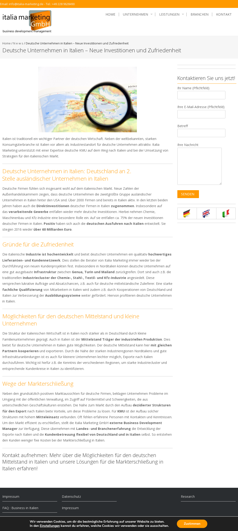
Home (110, 14)
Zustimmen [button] (192, 523)
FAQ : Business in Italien (20, 508)
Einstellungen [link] (50, 526)
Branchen (199, 14)
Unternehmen (135, 14)
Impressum (10, 496)
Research (188, 496)
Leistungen (169, 14)
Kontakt (224, 14)
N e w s (18, 43)
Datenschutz (71, 496)
